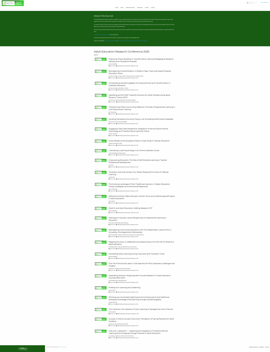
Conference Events (130, 7)
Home (116, 7)
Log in (262, 2)
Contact (153, 7)
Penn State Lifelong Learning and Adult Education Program (132, 40)
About (122, 7)
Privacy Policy (253, 347)
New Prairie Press (62, 346)
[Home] (12, 3)
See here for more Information (101, 34)
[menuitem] (264, 2)
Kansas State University (110, 40)
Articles (147, 7)
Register (266, 2)
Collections (140, 7)
